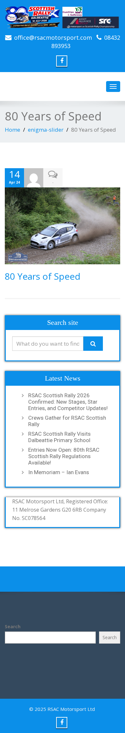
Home (12, 129)
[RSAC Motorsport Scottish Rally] (62, 17)
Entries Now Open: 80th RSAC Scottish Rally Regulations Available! (63, 456)
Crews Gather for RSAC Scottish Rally (67, 421)
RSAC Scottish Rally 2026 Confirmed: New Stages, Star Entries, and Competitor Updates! (68, 401)
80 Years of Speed (42, 276)
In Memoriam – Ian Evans (58, 472)
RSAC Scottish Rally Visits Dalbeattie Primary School (59, 437)
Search (13, 626)
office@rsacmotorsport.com (53, 37)
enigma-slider (45, 129)
